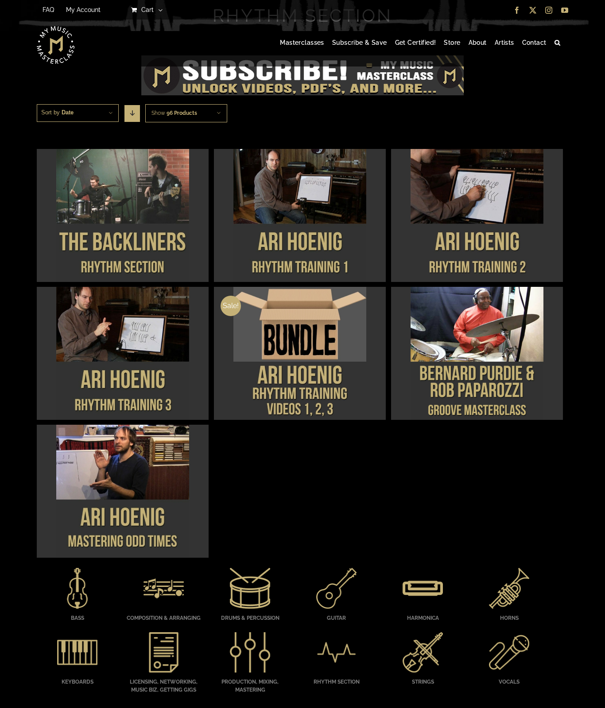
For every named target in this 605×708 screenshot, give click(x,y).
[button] (557, 43)
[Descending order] (132, 113)
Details (122, 216)
